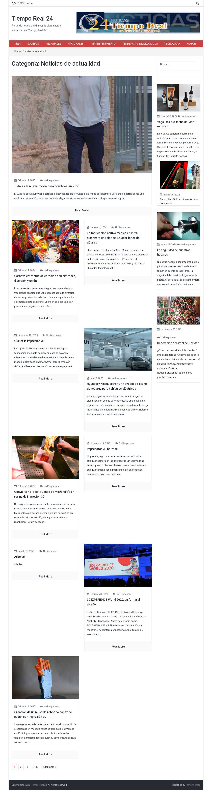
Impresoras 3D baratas (102, 449)
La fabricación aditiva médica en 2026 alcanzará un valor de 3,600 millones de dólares (113, 237)
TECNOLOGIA (172, 43)
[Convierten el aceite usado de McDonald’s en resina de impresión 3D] (45, 457)
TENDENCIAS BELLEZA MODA (140, 43)
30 (36, 766)
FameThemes (193, 785)
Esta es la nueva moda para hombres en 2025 (47, 186)
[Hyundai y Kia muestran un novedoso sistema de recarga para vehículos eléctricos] (118, 349)
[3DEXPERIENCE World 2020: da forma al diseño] (118, 565)
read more (81, 210)
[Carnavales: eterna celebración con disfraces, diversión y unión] (45, 241)
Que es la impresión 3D (29, 341)
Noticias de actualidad (34, 51)
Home (17, 51)
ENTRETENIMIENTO (104, 43)
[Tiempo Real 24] (138, 22)
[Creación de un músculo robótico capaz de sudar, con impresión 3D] (45, 677)
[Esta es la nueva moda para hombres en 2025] (82, 124)
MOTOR (191, 43)
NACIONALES (76, 43)
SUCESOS (33, 43)
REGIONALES (53, 43)
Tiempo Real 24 (32, 18)
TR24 (18, 43)
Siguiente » (49, 766)
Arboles (19, 556)
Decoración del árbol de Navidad (178, 343)
